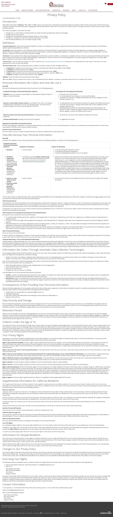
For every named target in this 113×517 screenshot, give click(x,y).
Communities (56, 10)
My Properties (92, 10)
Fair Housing (37, 513)
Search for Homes (27, 10)
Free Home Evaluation (43, 10)
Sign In (110, 4)
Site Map (57, 513)
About (74, 10)
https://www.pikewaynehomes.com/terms (53, 61)
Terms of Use (21, 513)
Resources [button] (66, 10)
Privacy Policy (29, 513)
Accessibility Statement (48, 513)
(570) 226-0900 (5, 6)
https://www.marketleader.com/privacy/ (33, 160)
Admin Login (64, 513)
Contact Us (82, 10)
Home (17, 10)
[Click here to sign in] (106, 4)
